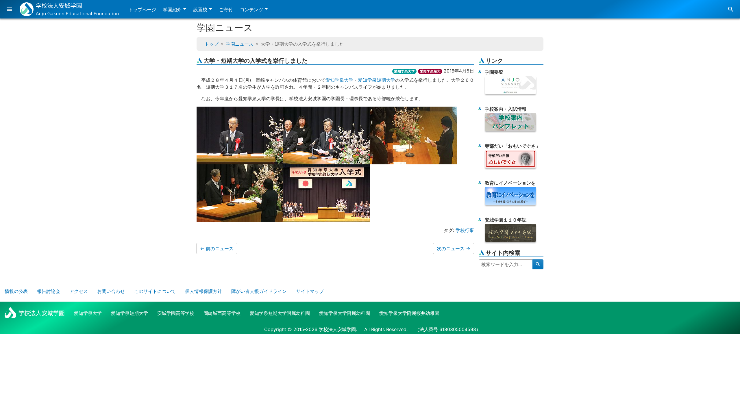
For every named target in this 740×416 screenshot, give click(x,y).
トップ (212, 44)
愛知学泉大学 (404, 71)
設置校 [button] (200, 9)
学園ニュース (240, 44)
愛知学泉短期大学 (376, 80)
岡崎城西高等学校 (222, 313)
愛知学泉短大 (430, 71)
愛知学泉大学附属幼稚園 (344, 313)
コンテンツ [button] (251, 9)
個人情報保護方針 (203, 291)
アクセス (78, 291)
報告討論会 (48, 291)
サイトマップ (310, 291)
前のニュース (217, 248)
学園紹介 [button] (172, 9)
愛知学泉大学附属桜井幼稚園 (409, 313)
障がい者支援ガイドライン (259, 291)
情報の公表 (16, 291)
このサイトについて (155, 291)
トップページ (142, 9)
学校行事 (465, 230)
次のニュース (453, 248)
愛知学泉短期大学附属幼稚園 (280, 313)
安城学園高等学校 (175, 313)
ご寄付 (226, 9)
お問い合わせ (111, 291)
